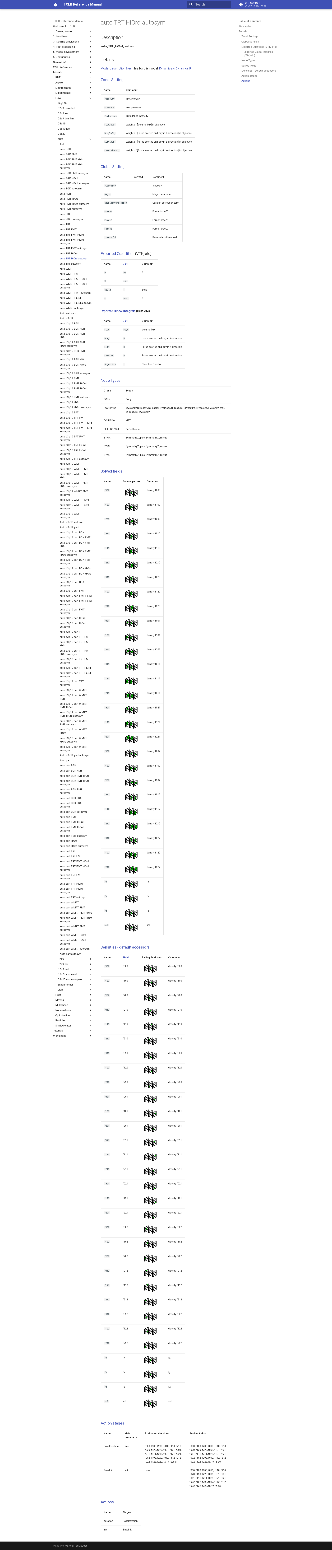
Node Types (248, 60)
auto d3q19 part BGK (72, 532)
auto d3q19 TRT (69, 412)
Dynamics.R (183, 68)
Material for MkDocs (76, 1545)
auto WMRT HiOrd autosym (75, 303)
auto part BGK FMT (71, 770)
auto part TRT (68, 851)
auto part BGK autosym (73, 811)
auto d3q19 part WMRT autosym (73, 748)
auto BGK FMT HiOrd (72, 159)
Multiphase (61, 1005)
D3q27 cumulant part (70, 979)
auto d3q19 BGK (69, 323)
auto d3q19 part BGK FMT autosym (75, 561)
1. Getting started (63, 31)
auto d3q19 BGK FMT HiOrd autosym (72, 344)
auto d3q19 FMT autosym (75, 397)
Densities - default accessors (258, 70)
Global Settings (250, 41)
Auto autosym (68, 313)
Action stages (249, 75)
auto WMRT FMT (70, 274)
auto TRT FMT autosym (73, 248)
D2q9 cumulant (66, 108)
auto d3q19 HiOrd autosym (75, 407)
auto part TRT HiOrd (71, 883)
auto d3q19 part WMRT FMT (73, 697)
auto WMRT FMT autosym (75, 292)
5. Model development (66, 51)
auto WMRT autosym (72, 308)
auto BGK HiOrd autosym (74, 183)
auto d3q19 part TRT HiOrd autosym (75, 674)
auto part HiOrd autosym (74, 846)
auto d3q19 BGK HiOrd (73, 359)
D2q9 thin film (66, 118)
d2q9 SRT (63, 103)
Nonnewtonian (63, 1010)
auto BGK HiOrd (69, 178)
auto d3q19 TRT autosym (74, 458)
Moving (59, 999)
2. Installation (60, 36)
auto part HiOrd (68, 840)
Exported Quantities (117, 253)
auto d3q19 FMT (69, 378)
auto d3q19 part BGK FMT (75, 537)
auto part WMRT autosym (75, 948)
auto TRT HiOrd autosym (74, 258)
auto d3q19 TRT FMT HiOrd (76, 422)
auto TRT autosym (70, 263)
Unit (125, 264)
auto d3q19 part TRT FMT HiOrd (75, 644)
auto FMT (65, 193)
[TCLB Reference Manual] (55, 4)
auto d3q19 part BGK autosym (72, 584)
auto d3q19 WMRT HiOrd (74, 499)
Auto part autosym (70, 953)
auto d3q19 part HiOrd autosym (72, 625)
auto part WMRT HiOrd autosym (73, 942)
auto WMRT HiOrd (70, 298)
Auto (60, 139)
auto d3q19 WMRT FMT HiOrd (74, 476)
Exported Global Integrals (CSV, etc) (258, 53)
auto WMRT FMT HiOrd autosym (73, 286)
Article (59, 82)
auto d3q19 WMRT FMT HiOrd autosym (74, 484)
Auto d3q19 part (69, 527)
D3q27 (62, 133)
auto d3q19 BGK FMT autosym (72, 352)
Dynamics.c (167, 68)
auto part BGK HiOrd (71, 798)
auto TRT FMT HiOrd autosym (72, 241)
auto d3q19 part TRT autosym (72, 683)
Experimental (63, 92)
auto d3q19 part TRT (72, 631)
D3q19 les (64, 128)
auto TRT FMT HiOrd (72, 234)
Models (57, 72)
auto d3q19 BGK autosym (75, 373)
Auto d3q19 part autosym (74, 755)
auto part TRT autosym (73, 897)
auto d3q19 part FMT (72, 590)
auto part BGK (68, 765)
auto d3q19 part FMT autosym (72, 611)
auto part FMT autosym (73, 835)
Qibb (60, 989)
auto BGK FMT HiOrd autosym (72, 166)
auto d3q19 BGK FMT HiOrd (72, 335)
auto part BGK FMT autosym (71, 791)
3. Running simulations (66, 41)
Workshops (59, 1035)
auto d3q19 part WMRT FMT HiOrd (73, 705)
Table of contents (250, 21)
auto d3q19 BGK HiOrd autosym (73, 366)
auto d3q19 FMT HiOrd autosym (73, 390)
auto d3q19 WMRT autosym (71, 515)
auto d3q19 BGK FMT (72, 328)
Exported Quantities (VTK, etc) (259, 46)
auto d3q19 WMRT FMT (74, 469)
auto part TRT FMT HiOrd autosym (74, 868)
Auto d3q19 (66, 318)
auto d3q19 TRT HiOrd (73, 445)
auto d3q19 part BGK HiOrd (75, 568)
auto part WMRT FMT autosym (72, 928)
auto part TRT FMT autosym (71, 877)
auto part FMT (68, 816)
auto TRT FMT (68, 229)
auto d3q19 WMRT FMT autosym (74, 493)
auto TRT (65, 224)
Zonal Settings (249, 36)
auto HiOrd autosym (71, 219)
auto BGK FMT (68, 154)
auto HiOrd (66, 214)
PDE (58, 77)
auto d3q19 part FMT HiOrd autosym (76, 602)
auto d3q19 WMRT (71, 463)
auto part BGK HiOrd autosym (71, 805)
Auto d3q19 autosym (72, 522)
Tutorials (58, 1030)
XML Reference (62, 67)
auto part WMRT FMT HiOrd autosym (76, 919)
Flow (58, 98)
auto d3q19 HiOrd (70, 402)
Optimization (62, 1015)
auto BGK (65, 149)
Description (245, 26)
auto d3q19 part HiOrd (72, 618)
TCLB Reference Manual (68, 21)
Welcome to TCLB (64, 26)
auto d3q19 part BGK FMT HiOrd (75, 544)
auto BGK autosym (71, 188)
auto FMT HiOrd (69, 198)
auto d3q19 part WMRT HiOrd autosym (73, 740)
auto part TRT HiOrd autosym (71, 890)
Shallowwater (63, 1025)
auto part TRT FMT (71, 856)
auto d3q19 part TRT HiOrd (75, 667)
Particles (60, 1020)
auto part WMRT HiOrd (73, 935)
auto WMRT (67, 268)
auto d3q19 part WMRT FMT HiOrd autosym (73, 714)
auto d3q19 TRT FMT (72, 417)
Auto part (65, 760)
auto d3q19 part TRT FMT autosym (75, 661)
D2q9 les (63, 113)
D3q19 (62, 123)
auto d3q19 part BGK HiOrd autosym (75, 575)
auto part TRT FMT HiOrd (74, 861)
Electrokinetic (63, 87)
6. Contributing (61, 57)
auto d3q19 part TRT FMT (75, 636)
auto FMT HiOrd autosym (74, 204)
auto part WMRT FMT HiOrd (76, 912)
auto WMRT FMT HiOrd (73, 279)
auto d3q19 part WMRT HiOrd (73, 731)
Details (243, 31)
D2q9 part (63, 969)
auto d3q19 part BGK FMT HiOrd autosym (75, 553)
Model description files (116, 68)
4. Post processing (64, 46)
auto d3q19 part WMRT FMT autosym (73, 722)
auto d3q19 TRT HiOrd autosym (73, 452)
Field (126, 957)
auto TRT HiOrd (68, 253)
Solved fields (248, 65)
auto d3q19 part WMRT (73, 690)
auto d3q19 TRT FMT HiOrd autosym (76, 429)
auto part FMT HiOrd (72, 822)
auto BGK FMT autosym (74, 173)
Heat (58, 994)
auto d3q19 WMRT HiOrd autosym (74, 506)
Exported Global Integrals (118, 311)
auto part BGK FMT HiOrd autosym (74, 782)
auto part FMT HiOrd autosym (72, 829)
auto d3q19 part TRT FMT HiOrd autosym (75, 652)
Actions (245, 80)
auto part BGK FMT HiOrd (74, 775)
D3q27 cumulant (67, 974)
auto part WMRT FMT (72, 907)
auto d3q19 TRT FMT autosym (72, 438)
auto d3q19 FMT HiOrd (73, 383)
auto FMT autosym (71, 209)
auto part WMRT (69, 902)
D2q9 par (63, 964)
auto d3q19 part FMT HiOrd (76, 595)
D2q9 (61, 958)
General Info (60, 62)
